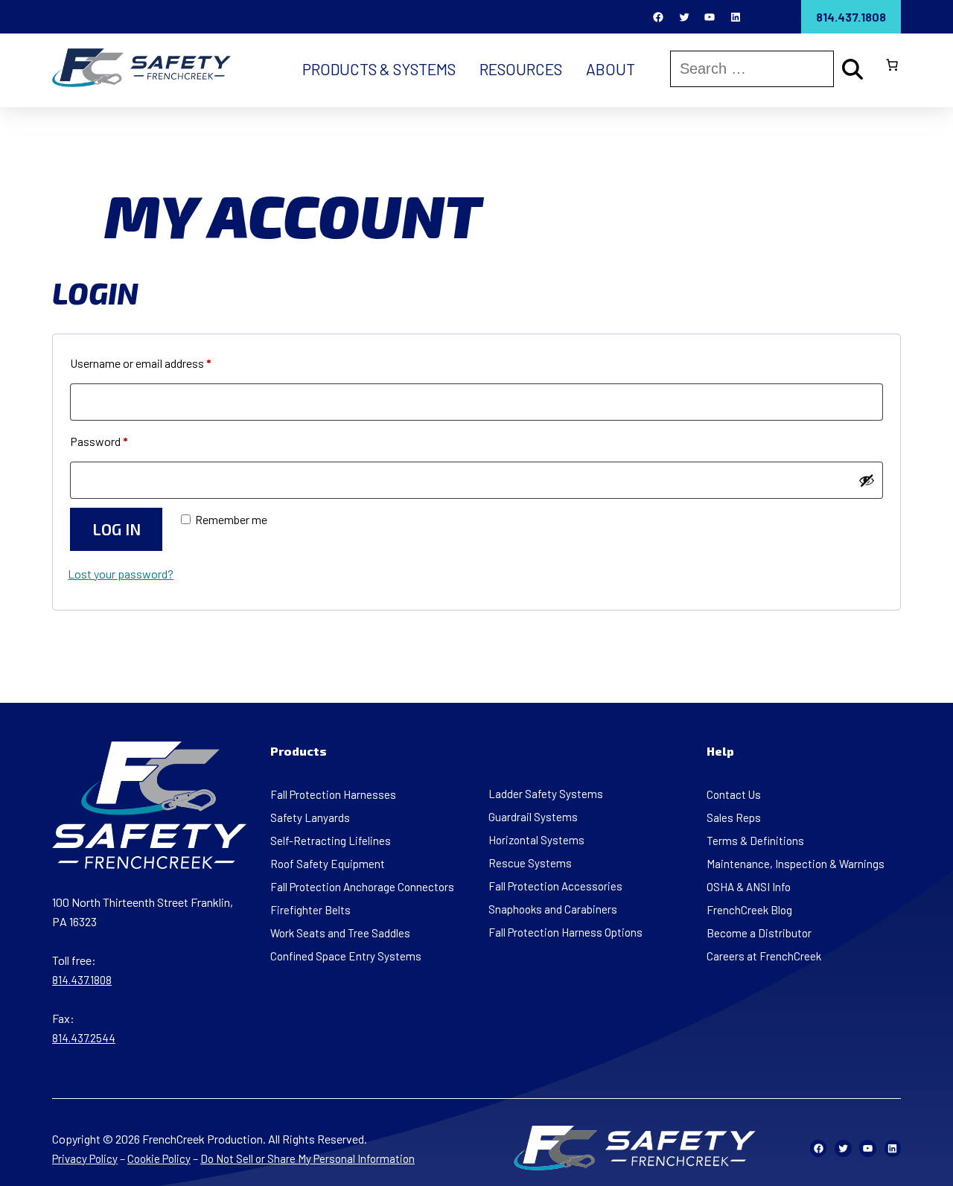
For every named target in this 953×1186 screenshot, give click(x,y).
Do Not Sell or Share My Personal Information (307, 1158)
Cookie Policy (159, 1158)
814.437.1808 (851, 17)
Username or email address (162, 362)
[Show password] (866, 480)
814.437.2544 (83, 1038)
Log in (116, 529)
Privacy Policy (85, 1158)
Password (120, 440)
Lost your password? (120, 574)
